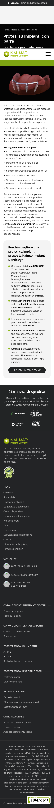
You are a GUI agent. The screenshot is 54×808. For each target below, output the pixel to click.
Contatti (7, 539)
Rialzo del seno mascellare (17, 722)
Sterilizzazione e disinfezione (17, 535)
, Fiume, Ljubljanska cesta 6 (29, 3)
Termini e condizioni (13, 549)
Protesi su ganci (11, 677)
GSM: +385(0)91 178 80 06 (24, 566)
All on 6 (7, 656)
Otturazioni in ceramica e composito (21, 702)
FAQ (5, 525)
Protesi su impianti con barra (18, 661)
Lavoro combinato (12, 681)
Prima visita (9, 497)
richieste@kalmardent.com (24, 575)
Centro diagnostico (13, 511)
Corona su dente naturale (16, 631)
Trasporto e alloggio (13, 502)
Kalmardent (25, 803)
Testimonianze (10, 530)
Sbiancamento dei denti (15, 706)
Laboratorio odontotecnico (17, 516)
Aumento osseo (11, 727)
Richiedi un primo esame (27, 370)
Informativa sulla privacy (16, 544)
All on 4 (7, 652)
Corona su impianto (13, 611)
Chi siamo (8, 492)
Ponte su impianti (12, 616)
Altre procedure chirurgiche (17, 732)
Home (6, 30)
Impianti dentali (11, 520)
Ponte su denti (10, 636)
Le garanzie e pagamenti (16, 506)
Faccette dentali (11, 697)
